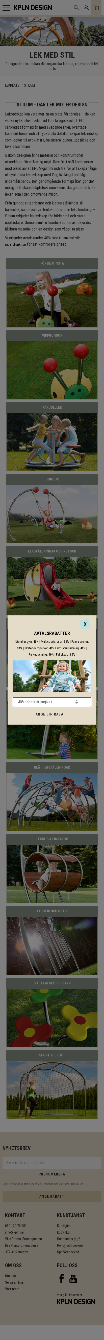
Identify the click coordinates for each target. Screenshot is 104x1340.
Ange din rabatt (52, 714)
